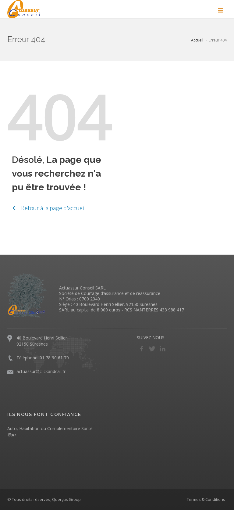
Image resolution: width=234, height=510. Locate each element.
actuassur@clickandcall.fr (41, 371)
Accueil (197, 40)
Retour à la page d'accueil (53, 207)
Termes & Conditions (206, 499)
